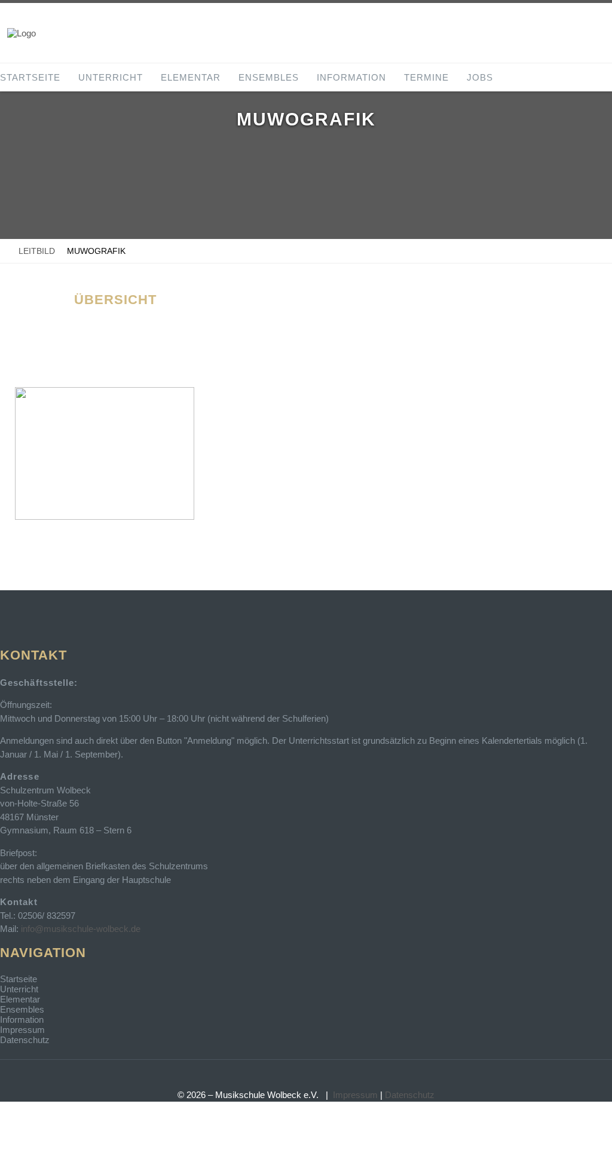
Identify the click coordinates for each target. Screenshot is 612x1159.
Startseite (30, 77)
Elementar (191, 77)
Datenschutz (25, 1040)
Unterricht (110, 77)
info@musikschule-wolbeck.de (80, 929)
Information (351, 77)
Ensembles (268, 77)
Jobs (480, 77)
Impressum (22, 1030)
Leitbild (37, 251)
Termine (426, 77)
